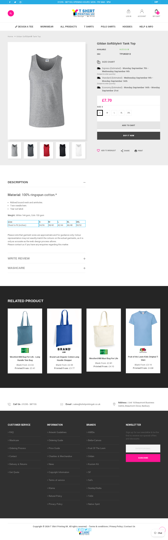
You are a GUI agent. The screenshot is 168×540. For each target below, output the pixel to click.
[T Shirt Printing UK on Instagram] (20, 2)
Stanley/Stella (94, 488)
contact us (19, 244)
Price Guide (54, 448)
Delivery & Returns (18, 464)
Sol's (90, 480)
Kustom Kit (93, 464)
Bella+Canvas (94, 440)
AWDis (91, 432)
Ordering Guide (56, 440)
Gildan (91, 456)
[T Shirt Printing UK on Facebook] (10, 2)
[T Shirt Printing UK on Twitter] (15, 2)
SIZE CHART (108, 62)
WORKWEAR (46, 26)
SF (89, 472)
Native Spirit (94, 504)
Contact (13, 456)
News (51, 464)
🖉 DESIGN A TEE (24, 26)
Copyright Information (59, 472)
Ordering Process (17, 448)
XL (122, 113)
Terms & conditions (98, 526)
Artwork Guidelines (58, 432)
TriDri (90, 496)
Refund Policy (55, 496)
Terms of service (57, 480)
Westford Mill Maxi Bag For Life (103, 358)
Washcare (14, 440)
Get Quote (14, 472)
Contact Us (129, 526)
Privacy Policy (56, 504)
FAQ (11, 432)
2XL (128, 113)
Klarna (52, 488)
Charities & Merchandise (60, 456)
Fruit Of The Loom (96, 448)
